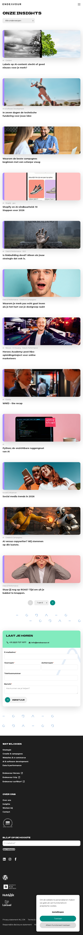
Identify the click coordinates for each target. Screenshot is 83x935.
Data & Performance (13, 251)
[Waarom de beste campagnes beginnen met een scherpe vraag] (41, 140)
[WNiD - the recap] (41, 383)
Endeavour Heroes (11, 773)
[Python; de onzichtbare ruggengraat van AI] (41, 428)
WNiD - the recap (12, 403)
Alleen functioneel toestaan (58, 925)
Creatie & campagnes (13, 754)
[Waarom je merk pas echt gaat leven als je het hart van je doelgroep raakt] (41, 283)
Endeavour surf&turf (12, 782)
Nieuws (8, 348)
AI (3, 60)
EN (24, 920)
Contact (6, 812)
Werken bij (8, 808)
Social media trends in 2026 (18, 496)
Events (8, 400)
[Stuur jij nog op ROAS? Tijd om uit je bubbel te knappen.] (41, 569)
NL (20, 920)
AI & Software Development (13, 109)
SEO (24, 251)
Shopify (8, 203)
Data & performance (12, 765)
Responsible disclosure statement (17, 925)
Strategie (7, 750)
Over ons (7, 800)
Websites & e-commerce (14, 758)
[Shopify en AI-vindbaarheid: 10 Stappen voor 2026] (41, 186)
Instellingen (58, 912)
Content (9, 60)
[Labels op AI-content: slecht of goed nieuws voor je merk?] (41, 44)
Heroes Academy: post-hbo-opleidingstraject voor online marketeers (19, 355)
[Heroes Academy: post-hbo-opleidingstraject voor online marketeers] (41, 331)
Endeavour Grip (10, 777)
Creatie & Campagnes (28, 300)
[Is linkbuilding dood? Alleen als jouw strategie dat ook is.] (41, 235)
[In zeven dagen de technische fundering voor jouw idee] (41, 92)
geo (13, 203)
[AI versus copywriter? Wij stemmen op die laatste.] (41, 521)
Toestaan (58, 919)
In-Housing (16, 348)
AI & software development (15, 762)
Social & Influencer (10, 493)
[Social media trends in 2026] (41, 476)
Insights (6, 804)
